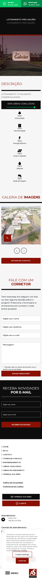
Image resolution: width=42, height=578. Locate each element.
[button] (24, 251)
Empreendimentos (12, 462)
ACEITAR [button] (22, 561)
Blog (5, 451)
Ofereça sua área (11, 474)
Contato (7, 454)
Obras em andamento (13, 470)
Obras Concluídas (12, 466)
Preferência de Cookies (13, 486)
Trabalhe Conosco (12, 458)
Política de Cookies (19, 551)
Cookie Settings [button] (22, 554)
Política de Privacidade (13, 483)
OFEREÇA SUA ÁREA (22, 497)
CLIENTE (22, 503)
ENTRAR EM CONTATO (21, 261)
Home (5, 447)
